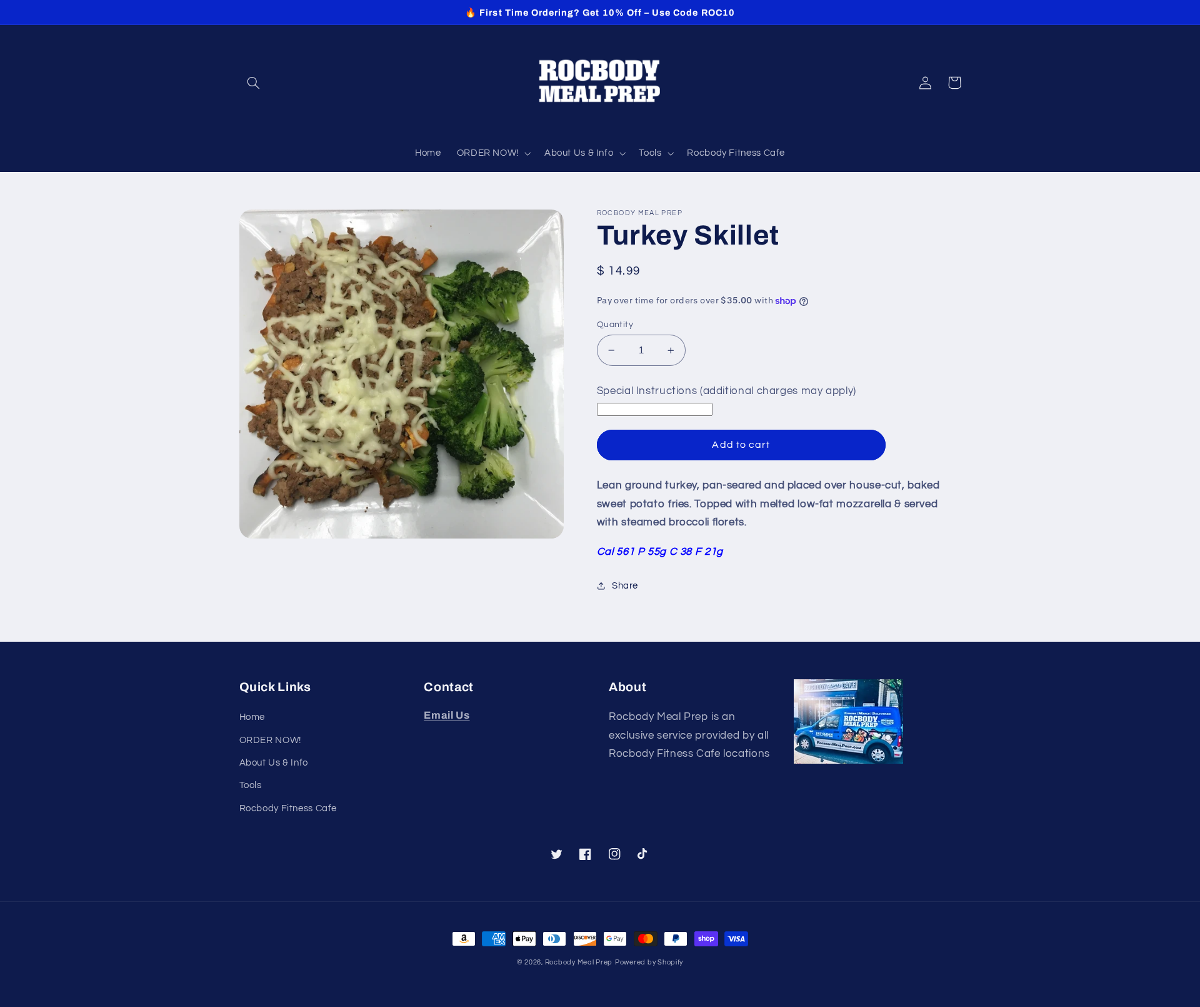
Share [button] (625, 585)
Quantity (615, 324)
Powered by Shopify (649, 962)
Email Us (446, 715)
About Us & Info (273, 762)
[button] (253, 82)
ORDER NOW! (270, 740)
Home (252, 717)
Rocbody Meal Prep (579, 962)
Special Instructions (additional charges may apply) (726, 391)
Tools (250, 785)
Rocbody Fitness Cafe (288, 808)
